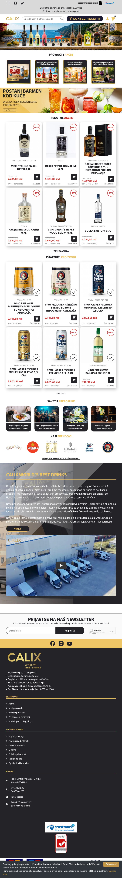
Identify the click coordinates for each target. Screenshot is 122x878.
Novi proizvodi (15, 708)
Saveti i (61, 401)
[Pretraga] (61, 19)
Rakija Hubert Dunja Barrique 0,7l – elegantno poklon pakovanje (98, 168)
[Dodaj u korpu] (37, 177)
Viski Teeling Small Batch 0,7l (24, 167)
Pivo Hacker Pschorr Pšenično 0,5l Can (61, 371)
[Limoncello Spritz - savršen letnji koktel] (103, 414)
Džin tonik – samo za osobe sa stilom (75, 427)
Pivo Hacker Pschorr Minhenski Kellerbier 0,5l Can (98, 307)
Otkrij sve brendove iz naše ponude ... (61, 458)
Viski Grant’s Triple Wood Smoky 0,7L (61, 231)
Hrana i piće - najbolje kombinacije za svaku (18, 427)
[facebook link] (52, 643)
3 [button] (61, 44)
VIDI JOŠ (17, 528)
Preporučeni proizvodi (19, 716)
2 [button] (53, 44)
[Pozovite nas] (22, 3)
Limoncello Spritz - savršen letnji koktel (103, 427)
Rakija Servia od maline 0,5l (61, 167)
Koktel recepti (86, 18)
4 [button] (68, 44)
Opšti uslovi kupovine (19, 763)
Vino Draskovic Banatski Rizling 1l (98, 371)
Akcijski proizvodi (17, 712)
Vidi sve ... (61, 393)
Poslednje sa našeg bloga (20, 721)
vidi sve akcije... (61, 250)
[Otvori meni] (8, 3)
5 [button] (76, 44)
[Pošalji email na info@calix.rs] (15, 3)
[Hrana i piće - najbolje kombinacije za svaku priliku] (18, 414)
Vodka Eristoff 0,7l (98, 230)
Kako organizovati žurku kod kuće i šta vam (47, 427)
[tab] (46, 44)
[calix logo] (24, 662)
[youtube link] (69, 644)
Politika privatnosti (17, 754)
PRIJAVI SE (70, 630)
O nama (12, 749)
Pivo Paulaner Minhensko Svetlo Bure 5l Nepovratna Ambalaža (24, 308)
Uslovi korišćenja (16, 745)
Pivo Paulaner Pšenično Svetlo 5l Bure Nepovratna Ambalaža (61, 307)
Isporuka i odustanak (18, 740)
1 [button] (45, 44)
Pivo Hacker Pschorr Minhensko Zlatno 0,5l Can (24, 372)
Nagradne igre (15, 758)
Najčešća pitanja (16, 736)
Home (11, 703)
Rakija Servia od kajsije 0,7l (24, 231)
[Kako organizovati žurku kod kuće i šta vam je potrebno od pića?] (47, 414)
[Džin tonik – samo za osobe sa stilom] (75, 414)
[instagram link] (61, 643)
